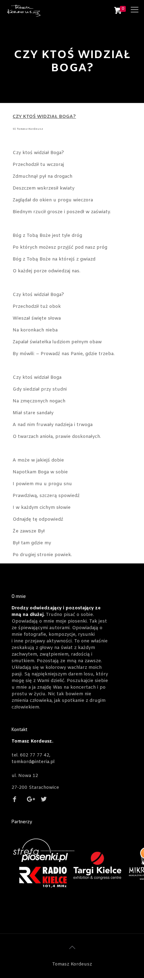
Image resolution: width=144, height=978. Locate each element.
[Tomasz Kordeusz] (23, 10)
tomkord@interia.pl (33, 762)
